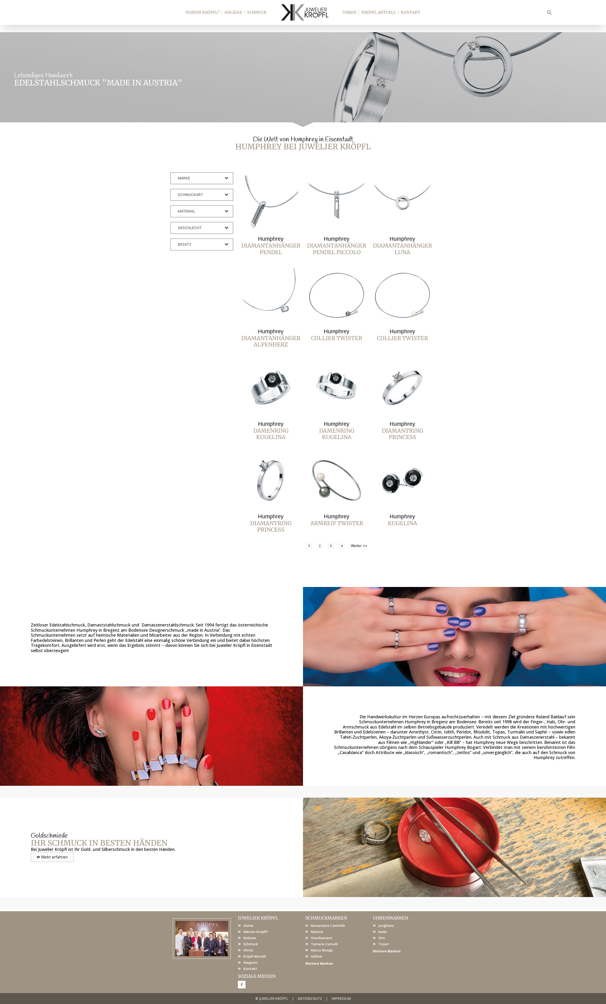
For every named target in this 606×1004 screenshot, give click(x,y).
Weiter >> (359, 545)
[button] (549, 12)
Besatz (184, 244)
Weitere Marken (319, 963)
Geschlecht (190, 228)
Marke (184, 178)
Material (186, 211)
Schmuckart (190, 194)
